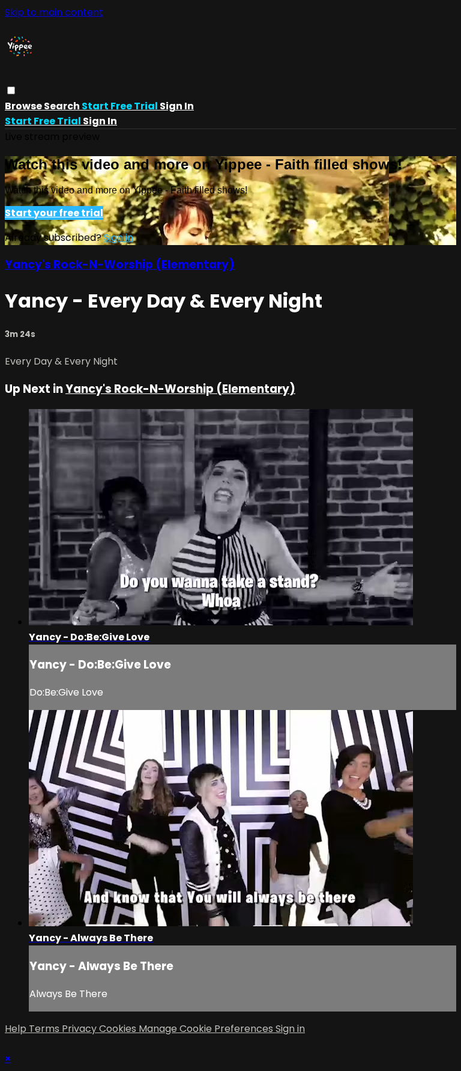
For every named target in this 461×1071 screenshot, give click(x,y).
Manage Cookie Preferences (207, 1029)
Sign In (100, 121)
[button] (11, 90)
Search (63, 106)
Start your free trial (54, 213)
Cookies (119, 1029)
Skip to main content (54, 12)
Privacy (80, 1029)
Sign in (177, 106)
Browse (24, 106)
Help (17, 1029)
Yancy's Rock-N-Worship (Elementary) (120, 264)
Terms (45, 1029)
